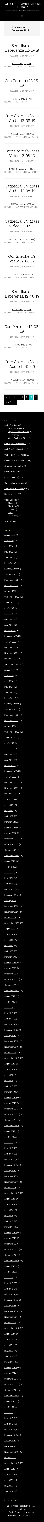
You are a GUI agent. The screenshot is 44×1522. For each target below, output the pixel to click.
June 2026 (8, 546)
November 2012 (11, 1452)
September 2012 (11, 1463)
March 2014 (9, 1362)
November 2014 (11, 1317)
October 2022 (10, 794)
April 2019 (8, 1019)
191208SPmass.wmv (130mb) (22, 169)
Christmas (12, 506)
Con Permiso (21, 102)
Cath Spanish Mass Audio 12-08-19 (22, 118)
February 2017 (10, 1165)
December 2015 (11, 1244)
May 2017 (8, 1148)
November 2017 (11, 1114)
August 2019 (9, 996)
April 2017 (8, 1154)
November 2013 (11, 1384)
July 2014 (8, 1339)
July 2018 (8, 1069)
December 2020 (11, 906)
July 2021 (8, 867)
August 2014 (9, 1334)
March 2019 (9, 1024)
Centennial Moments (13, 466)
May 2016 (8, 1216)
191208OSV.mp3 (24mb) (22, 274)
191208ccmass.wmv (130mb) (22, 239)
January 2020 (10, 968)
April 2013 (8, 1424)
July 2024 (8, 675)
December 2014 (11, 1311)
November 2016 (11, 1182)
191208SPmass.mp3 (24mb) (22, 134)
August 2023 (9, 737)
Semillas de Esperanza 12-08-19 (22, 294)
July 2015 (8, 1272)
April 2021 (8, 884)
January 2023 (10, 777)
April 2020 (8, 951)
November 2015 (11, 1249)
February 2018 (10, 1097)
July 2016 (8, 1204)
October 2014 (10, 1322)
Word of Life (9, 521)
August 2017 (9, 1131)
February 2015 (10, 1300)
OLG (10, 512)
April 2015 (8, 1289)
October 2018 (10, 1052)
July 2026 (8, 540)
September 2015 (11, 1261)
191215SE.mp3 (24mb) (22, 63)
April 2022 (8, 816)
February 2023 (10, 771)
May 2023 (8, 754)
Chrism (11, 503)
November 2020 (11, 912)
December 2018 (11, 1041)
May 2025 (8, 619)
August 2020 (9, 929)
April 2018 (8, 1086)
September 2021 (11, 855)
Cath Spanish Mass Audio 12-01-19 (22, 364)
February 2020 (10, 962)
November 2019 (11, 979)
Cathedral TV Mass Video (27, 242)
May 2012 (8, 1486)
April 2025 (8, 625)
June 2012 (8, 1480)
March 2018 (9, 1092)
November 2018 (11, 1047)
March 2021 (9, 889)
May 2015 (8, 1283)
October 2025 (10, 591)
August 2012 (9, 1469)
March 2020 (9, 957)
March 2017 (9, 1159)
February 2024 (10, 704)
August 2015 (9, 1266)
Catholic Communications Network (22, 5)
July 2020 (8, 934)
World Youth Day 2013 (17, 438)
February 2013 (10, 1435)
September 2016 (11, 1193)
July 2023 (8, 743)
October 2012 (10, 1457)
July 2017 (8, 1137)
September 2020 (11, 923)
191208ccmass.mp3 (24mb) (22, 204)
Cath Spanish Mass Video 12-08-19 (22, 153)
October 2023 (10, 726)
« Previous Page (12, 397)
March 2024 (9, 698)
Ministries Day (14, 428)
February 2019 (10, 1030)
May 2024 (8, 687)
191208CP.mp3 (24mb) (22, 345)
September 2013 (11, 1396)
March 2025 (9, 630)
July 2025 (8, 608)
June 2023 (8, 749)
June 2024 (8, 681)
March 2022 (9, 822)
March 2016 (9, 1227)
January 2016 (10, 1238)
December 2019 (11, 974)
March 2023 (9, 765)
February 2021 (10, 895)
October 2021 (10, 850)
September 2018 (11, 1058)
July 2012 (8, 1474)
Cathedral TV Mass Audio (27, 207)
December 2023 (11, 715)
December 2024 (11, 647)
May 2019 (8, 1013)
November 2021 (11, 844)
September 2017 (11, 1126)
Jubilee (11, 509)
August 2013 (9, 1401)
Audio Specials (10, 425)
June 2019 (8, 1007)
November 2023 (11, 720)
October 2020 (10, 917)
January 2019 (10, 1036)
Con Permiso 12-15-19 (22, 83)
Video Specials (10, 500)
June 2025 (8, 614)
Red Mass (12, 435)
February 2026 (10, 569)
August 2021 (9, 861)
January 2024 (10, 709)
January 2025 (10, 642)
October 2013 (10, 1390)
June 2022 (8, 805)
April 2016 (8, 1221)
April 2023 (8, 760)
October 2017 (10, 1120)
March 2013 (9, 1429)
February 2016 (10, 1232)
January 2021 (10, 901)
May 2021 (8, 878)
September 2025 (11, 597)
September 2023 (11, 732)
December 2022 (11, 782)
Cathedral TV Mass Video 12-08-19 (22, 223)
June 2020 (8, 940)
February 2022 (10, 827)
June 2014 (8, 1345)
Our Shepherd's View (25, 277)
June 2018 (8, 1075)
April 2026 (8, 557)
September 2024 (11, 664)
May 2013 (8, 1418)
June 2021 (8, 872)
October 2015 (10, 1255)
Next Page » (10, 402)
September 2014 (11, 1328)
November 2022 (11, 788)
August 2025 (9, 602)
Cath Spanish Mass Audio (27, 137)
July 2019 (8, 1002)
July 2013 (8, 1407)
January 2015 (10, 1306)
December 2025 (11, 580)
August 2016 (9, 1199)
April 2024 (8, 692)
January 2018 (10, 1103)
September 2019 (11, 991)
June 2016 (8, 1210)
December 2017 (11, 1109)
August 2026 (9, 535)
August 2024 (9, 670)
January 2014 (10, 1373)
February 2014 (10, 1367)
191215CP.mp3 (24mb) (22, 99)
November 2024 (11, 653)
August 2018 (9, 1064)
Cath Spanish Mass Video (27, 172)
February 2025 (10, 636)
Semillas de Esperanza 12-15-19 (22, 48)
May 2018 (8, 1081)
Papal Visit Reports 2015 (18, 431)
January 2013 (10, 1441)
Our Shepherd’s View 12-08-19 (22, 258)
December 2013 (11, 1379)
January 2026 (10, 574)
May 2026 (8, 552)
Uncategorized (10, 494)
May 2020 (8, 946)
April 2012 (8, 1491)
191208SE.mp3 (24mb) (22, 309)
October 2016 (10, 1187)
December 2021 (11, 839)
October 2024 (10, 659)
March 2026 (9, 563)
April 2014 (8, 1356)
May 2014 (8, 1351)
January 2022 (10, 833)
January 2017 (10, 1171)
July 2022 (8, 799)
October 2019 (10, 985)
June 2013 (8, 1412)
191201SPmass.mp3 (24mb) (22, 380)
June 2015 (8, 1277)
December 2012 (11, 1446)
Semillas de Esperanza (26, 67)
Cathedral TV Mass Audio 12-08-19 (22, 188)
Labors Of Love (11, 477)
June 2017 (8, 1142)
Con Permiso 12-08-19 (22, 329)
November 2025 (11, 585)
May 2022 (8, 810)
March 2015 (9, 1294)
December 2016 (11, 1176)
